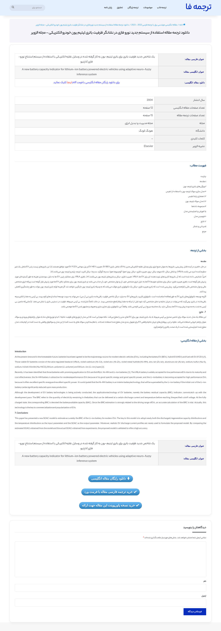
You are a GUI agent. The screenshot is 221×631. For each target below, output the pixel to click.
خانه (181, 25)
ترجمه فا (162, 8)
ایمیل (203, 596)
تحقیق (120, 8)
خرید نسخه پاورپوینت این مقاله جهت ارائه (108, 505)
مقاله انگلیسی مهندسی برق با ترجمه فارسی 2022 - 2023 (154, 25)
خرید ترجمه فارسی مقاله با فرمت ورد (108, 492)
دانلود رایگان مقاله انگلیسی (108, 478)
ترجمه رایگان (133, 8)
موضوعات (147, 8)
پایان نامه (108, 8)
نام (205, 581)
